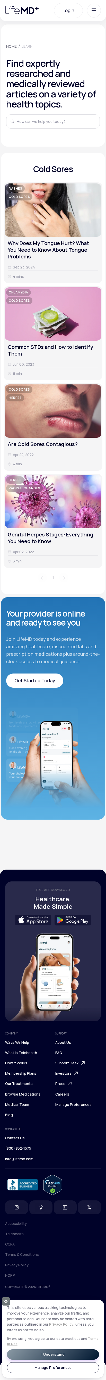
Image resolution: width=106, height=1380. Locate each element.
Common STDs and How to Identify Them (50, 350)
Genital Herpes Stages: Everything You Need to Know (50, 538)
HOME (11, 46)
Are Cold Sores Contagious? (43, 444)
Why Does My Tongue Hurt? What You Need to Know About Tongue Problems (48, 250)
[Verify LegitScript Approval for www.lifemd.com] (52, 1185)
